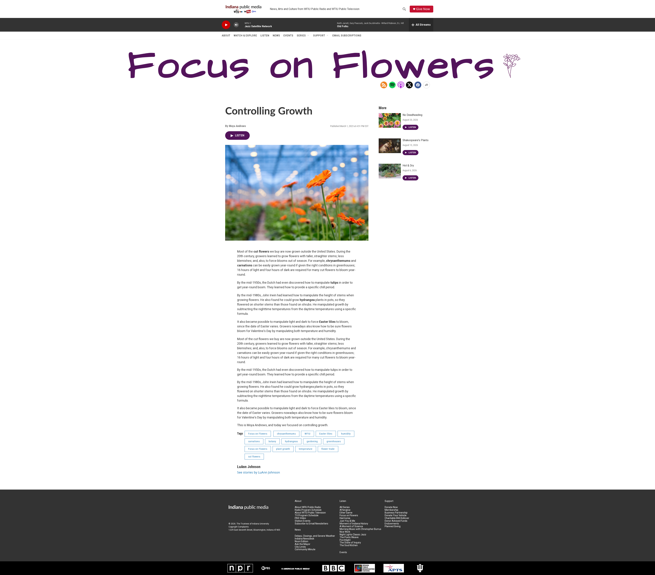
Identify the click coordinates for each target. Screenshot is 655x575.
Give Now (423, 9)
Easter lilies (325, 433)
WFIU (307, 433)
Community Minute (305, 549)
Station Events (302, 521)
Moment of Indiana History (354, 523)
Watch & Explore (245, 35)
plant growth (283, 449)
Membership (391, 510)
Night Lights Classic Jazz (353, 534)
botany (272, 441)
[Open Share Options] (426, 85)
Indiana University (260, 524)
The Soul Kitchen (349, 545)
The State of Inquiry (350, 542)
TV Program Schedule (306, 515)
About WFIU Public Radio (308, 507)
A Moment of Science (351, 526)
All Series (345, 507)
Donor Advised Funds (396, 521)
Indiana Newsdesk (304, 538)
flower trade (328, 449)
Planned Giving (393, 526)
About (226, 35)
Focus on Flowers (257, 433)
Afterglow (345, 510)
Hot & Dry (408, 165)
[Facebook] (417, 85)
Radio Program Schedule (308, 510)
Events (288, 35)
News (276, 35)
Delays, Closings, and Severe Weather (315, 536)
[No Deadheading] (390, 120)
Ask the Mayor (302, 544)
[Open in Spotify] (392, 85)
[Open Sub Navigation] (308, 35)
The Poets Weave (349, 537)
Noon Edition (301, 541)
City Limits (300, 547)
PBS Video (300, 518)
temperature (305, 449)
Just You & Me (347, 521)
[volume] (236, 25)
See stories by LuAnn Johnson (258, 472)
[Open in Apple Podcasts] (400, 85)
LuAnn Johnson (248, 467)
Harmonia (345, 518)
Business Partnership (396, 512)
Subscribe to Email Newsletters (311, 523)
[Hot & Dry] (390, 171)
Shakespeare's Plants (415, 140)
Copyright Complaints (239, 527)
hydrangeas (291, 441)
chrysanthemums (286, 433)
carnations (254, 441)
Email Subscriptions (346, 35)
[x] (409, 85)
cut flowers (254, 456)
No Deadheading (412, 115)
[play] (226, 25)
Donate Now (391, 507)
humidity (346, 433)
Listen (264, 35)
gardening (312, 441)
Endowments (392, 523)
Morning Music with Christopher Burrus (360, 529)
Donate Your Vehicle (395, 515)
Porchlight (345, 540)
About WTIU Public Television (310, 512)
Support (319, 35)
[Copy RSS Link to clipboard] (383, 85)
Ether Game (346, 512)
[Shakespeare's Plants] (390, 145)
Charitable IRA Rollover (397, 518)
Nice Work (345, 532)
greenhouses (334, 441)
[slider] (241, 24)
